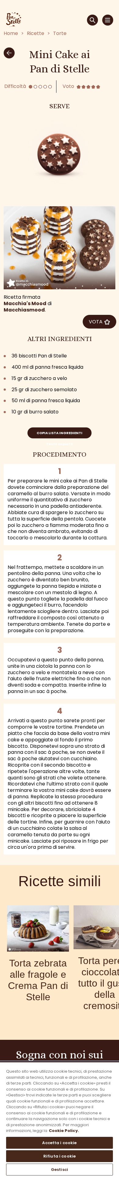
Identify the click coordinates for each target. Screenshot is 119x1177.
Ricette (35, 33)
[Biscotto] (59, 152)
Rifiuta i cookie (59, 1156)
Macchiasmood (24, 309)
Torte (60, 33)
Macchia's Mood (25, 303)
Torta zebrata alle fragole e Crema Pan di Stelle (38, 980)
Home (11, 33)
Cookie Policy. (64, 1130)
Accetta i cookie (59, 1143)
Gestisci (59, 1169)
